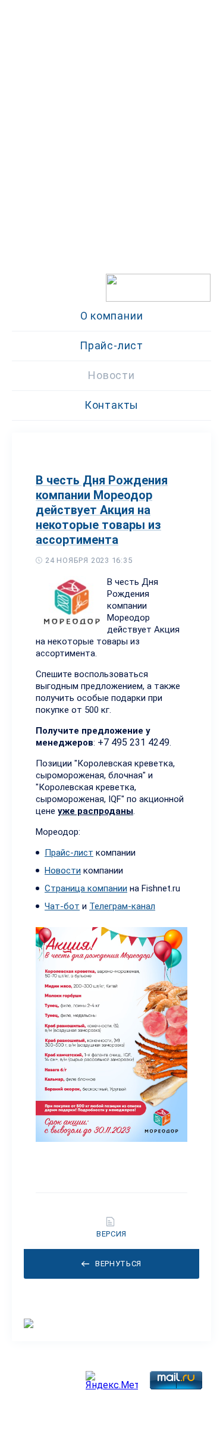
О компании (111, 315)
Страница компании (86, 888)
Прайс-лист (111, 345)
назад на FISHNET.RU (50, 295)
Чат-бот (62, 906)
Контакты (111, 405)
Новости (111, 375)
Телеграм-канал (122, 906)
